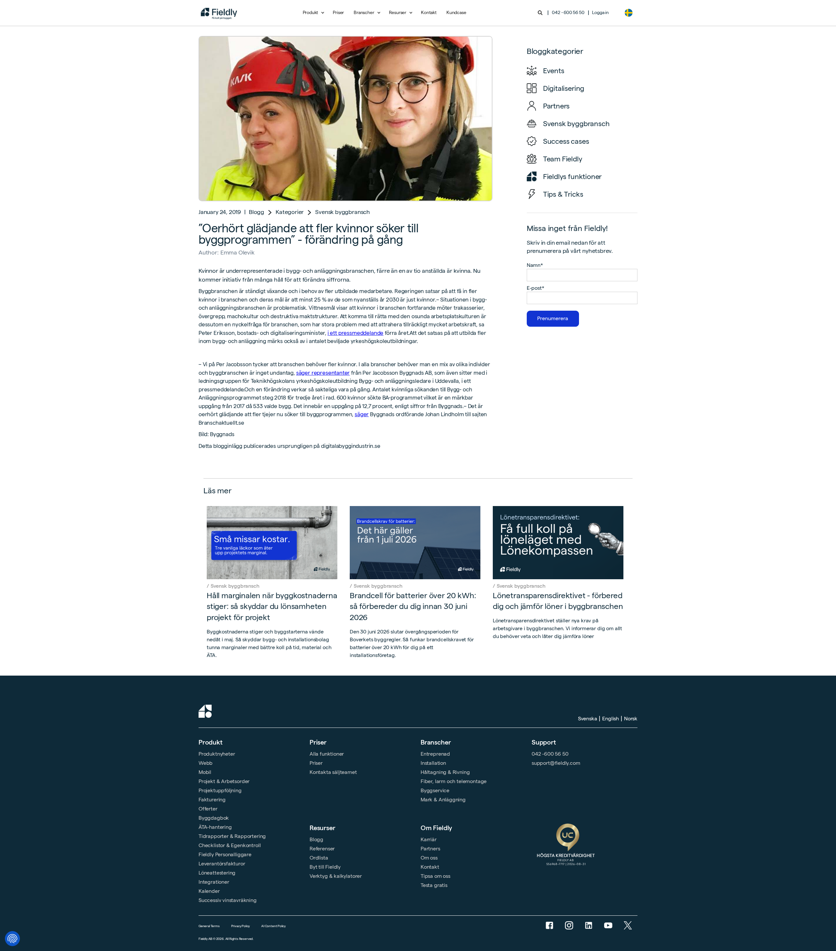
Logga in (600, 12)
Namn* (535, 265)
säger (362, 414)
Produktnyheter (217, 754)
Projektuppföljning (220, 790)
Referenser (322, 848)
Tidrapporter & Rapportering (232, 836)
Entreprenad (435, 754)
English (610, 718)
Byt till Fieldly (325, 867)
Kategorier (290, 212)
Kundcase (456, 12)
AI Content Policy (273, 926)
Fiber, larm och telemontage (454, 781)
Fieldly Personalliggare (225, 854)
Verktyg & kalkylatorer (336, 876)
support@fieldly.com (556, 763)
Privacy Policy (240, 926)
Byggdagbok (214, 818)
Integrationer (214, 882)
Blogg (256, 212)
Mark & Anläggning (443, 799)
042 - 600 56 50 (568, 12)
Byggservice (435, 790)
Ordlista (319, 858)
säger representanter (323, 373)
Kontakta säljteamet (333, 772)
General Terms (209, 926)
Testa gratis (434, 885)
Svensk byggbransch (342, 212)
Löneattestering (217, 873)
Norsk (630, 718)
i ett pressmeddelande (355, 333)
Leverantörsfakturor (222, 863)
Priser (338, 12)
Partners (430, 848)
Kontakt (429, 12)
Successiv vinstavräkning (228, 900)
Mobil (205, 772)
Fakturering (212, 799)
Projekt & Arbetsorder (224, 781)
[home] (219, 12)
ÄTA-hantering (215, 827)
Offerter (208, 809)
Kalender (209, 891)
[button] (313, 13)
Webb (206, 763)
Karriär (429, 839)
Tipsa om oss (435, 876)
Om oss (429, 858)
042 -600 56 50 (550, 754)
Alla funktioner (327, 754)
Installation (433, 763)
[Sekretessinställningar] (12, 938)
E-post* (535, 288)
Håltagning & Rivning (445, 772)
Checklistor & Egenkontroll (230, 845)
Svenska (587, 718)
